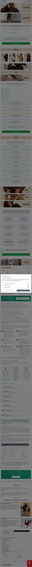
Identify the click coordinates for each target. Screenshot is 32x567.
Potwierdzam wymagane (9, 290)
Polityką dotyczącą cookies (21, 279)
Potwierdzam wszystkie (23, 290)
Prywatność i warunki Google (16, 280)
